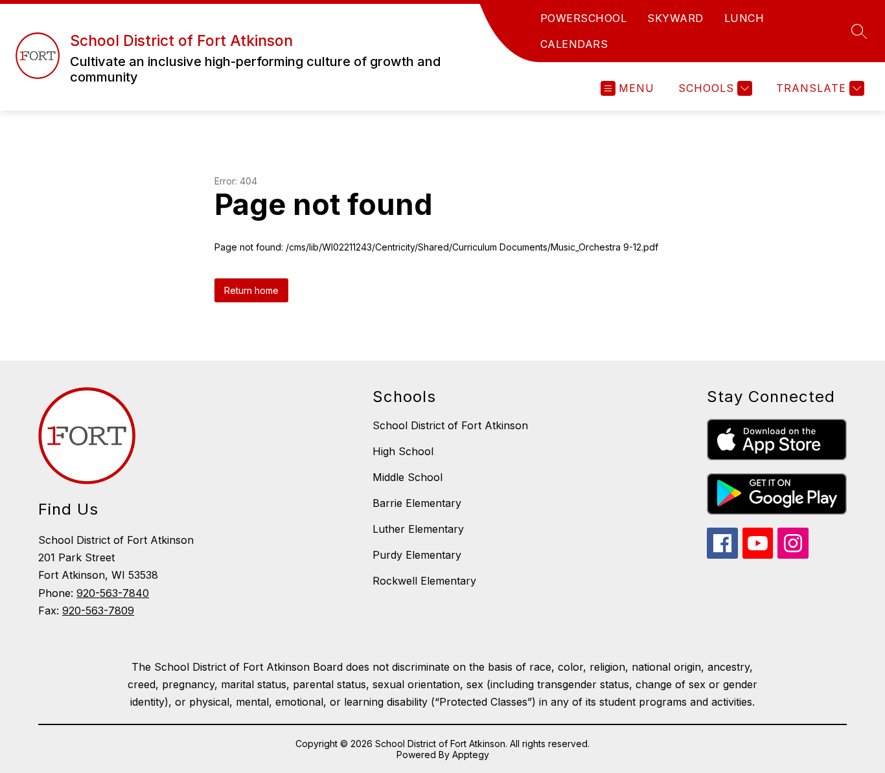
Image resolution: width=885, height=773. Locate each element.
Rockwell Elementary (424, 580)
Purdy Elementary (417, 554)
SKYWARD (675, 18)
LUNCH (744, 18)
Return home (251, 290)
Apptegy (470, 754)
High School (403, 451)
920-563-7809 (98, 610)
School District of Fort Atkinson (450, 425)
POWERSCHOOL (583, 18)
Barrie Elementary (417, 503)
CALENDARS (574, 44)
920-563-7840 (112, 593)
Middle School (407, 477)
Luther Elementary (418, 528)
